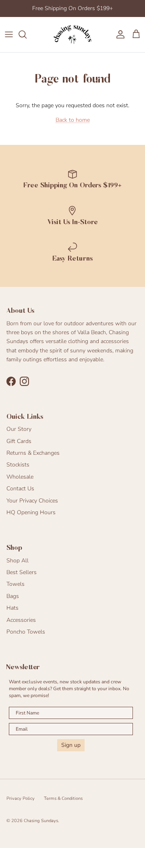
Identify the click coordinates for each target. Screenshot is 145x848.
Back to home (73, 120)
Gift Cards (18, 441)
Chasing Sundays (41, 821)
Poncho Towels (25, 632)
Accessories (21, 620)
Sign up (71, 745)
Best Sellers (21, 572)
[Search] (26, 34)
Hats (12, 608)
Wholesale (19, 477)
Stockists (17, 465)
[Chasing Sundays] (72, 34)
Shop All (17, 560)
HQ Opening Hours (31, 512)
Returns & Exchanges (33, 453)
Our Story (18, 429)
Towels (15, 584)
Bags (12, 596)
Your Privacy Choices (32, 501)
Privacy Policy (20, 798)
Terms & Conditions (63, 798)
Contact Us (20, 488)
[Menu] (9, 34)
